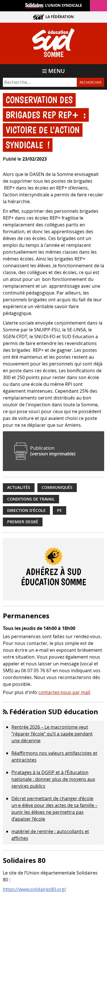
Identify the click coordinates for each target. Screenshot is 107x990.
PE (59, 510)
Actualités (18, 487)
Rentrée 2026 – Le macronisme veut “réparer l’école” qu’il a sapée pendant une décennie (52, 734)
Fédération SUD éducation (53, 711)
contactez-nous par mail (64, 692)
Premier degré (22, 521)
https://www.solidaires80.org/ (34, 889)
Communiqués (57, 487)
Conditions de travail (31, 499)
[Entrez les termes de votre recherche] (40, 82)
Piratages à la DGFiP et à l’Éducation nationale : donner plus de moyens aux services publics (53, 779)
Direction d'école (26, 510)
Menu (56, 71)
